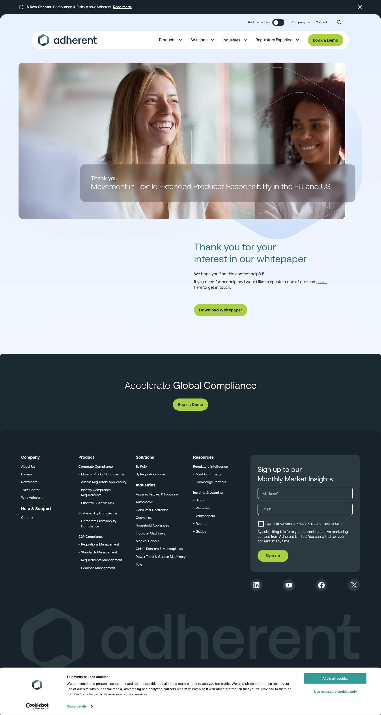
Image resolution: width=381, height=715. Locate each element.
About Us (28, 466)
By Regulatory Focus (150, 474)
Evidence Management (98, 568)
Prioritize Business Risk (97, 503)
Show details (77, 706)
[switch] (278, 22)
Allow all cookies (335, 678)
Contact (321, 22)
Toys (139, 564)
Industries (231, 40)
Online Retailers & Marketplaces (159, 549)
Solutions (198, 39)
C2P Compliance (91, 536)
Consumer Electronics (152, 510)
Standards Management (99, 552)
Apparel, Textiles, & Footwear (157, 494)
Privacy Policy (305, 523)
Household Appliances (152, 525)
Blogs (200, 500)
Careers (27, 474)
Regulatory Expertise (274, 39)
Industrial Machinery (150, 533)
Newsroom (29, 482)
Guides (201, 531)
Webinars (203, 508)
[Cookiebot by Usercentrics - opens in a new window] (37, 706)
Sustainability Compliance (97, 513)
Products (167, 39)
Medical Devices (147, 541)
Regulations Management (100, 544)
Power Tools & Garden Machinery (160, 557)
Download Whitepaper (220, 310)
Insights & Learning (208, 492)
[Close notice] (359, 7)
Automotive (144, 502)
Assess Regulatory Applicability (103, 482)
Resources (203, 457)
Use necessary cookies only (335, 691)
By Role (141, 466)
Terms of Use (331, 523)
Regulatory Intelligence (210, 466)
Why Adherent (32, 497)
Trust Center (30, 490)
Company (298, 22)
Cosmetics (143, 517)
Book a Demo (325, 40)
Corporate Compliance (95, 466)
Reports (201, 523)
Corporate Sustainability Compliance (98, 523)
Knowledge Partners (211, 482)
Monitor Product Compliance (102, 474)
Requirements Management (101, 560)
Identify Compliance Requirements (96, 492)
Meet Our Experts (208, 474)
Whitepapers (205, 516)
